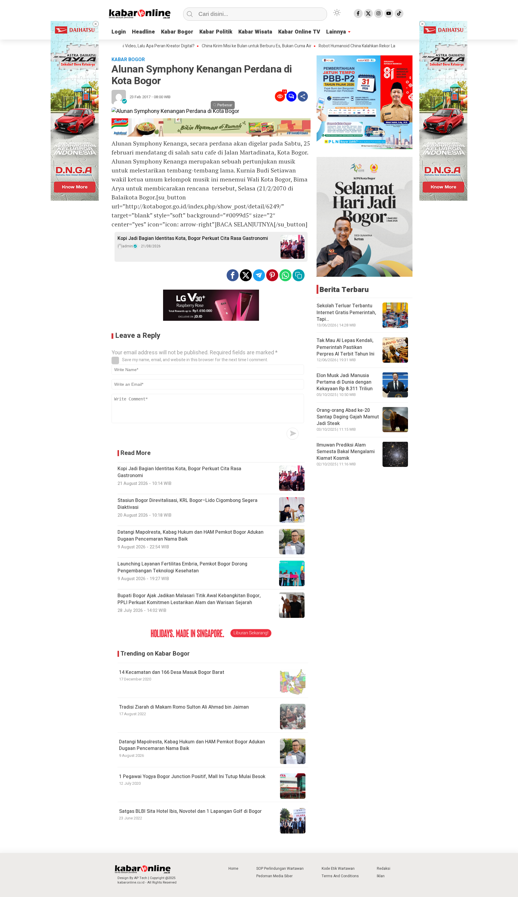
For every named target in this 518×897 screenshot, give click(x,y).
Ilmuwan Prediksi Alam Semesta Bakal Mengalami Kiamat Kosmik (346, 451)
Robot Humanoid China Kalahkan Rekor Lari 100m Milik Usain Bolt (353, 46)
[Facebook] (358, 13)
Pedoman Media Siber (274, 876)
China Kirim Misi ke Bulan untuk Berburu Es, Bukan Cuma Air (232, 46)
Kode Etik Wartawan (338, 868)
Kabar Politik (215, 32)
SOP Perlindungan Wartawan (280, 868)
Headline (143, 32)
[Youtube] (388, 13)
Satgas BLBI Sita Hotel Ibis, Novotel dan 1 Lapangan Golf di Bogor (190, 811)
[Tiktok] (398, 13)
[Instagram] (378, 13)
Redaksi (383, 868)
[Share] (303, 96)
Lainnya (336, 32)
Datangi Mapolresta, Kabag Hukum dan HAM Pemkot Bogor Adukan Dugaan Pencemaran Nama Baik (192, 745)
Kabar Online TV (299, 32)
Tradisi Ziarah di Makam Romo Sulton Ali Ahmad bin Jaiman (184, 707)
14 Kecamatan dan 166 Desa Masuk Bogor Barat (171, 672)
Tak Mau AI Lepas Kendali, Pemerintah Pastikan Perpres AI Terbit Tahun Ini (345, 347)
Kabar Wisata (255, 32)
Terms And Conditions (340, 876)
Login (119, 32)
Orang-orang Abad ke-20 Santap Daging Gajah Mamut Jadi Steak (348, 416)
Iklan (381, 876)
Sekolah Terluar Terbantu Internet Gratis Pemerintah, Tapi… (346, 312)
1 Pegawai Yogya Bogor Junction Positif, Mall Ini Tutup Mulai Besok (192, 776)
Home (233, 868)
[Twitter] (368, 13)
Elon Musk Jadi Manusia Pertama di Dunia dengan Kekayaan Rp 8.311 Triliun (345, 382)
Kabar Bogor (177, 32)
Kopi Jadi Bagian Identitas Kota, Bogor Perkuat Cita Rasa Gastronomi (193, 238)
